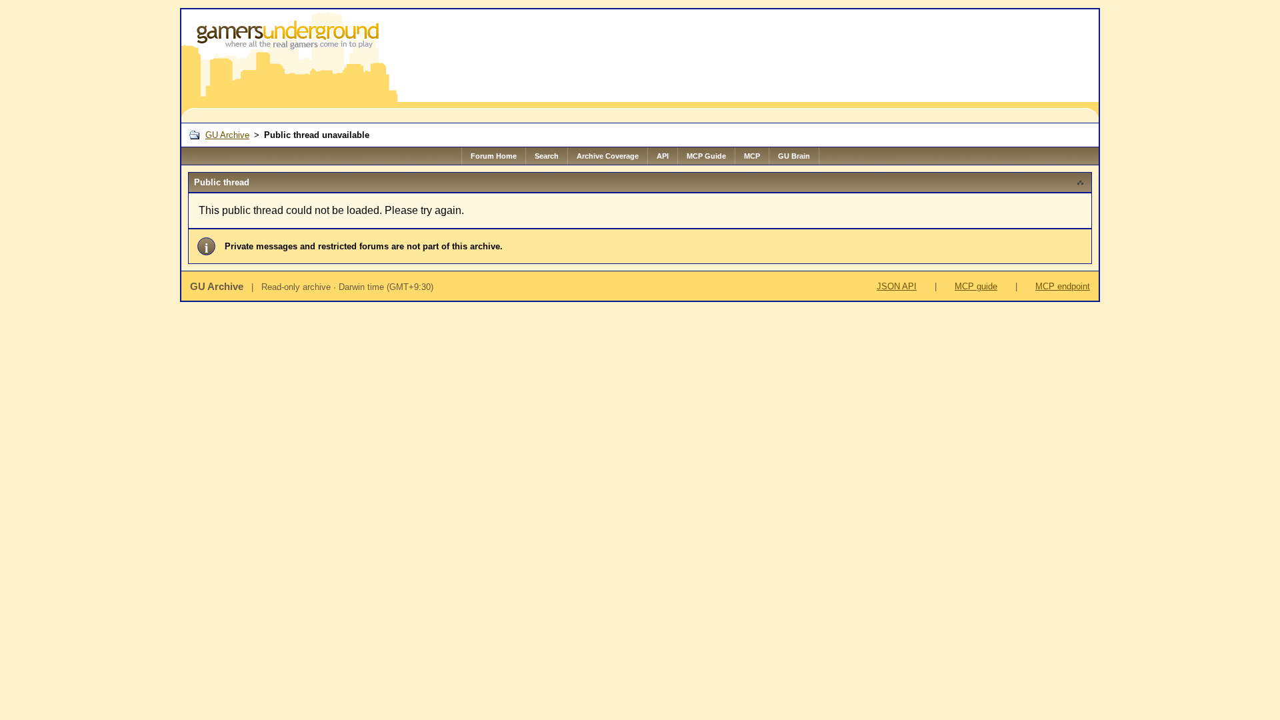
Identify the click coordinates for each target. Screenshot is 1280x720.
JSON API (897, 286)
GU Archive (227, 135)
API (663, 156)
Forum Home (494, 156)
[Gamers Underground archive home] (290, 66)
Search (547, 156)
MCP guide (976, 286)
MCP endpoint (1062, 286)
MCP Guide (706, 156)
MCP (752, 156)
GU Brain (794, 156)
